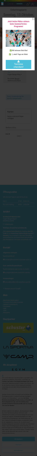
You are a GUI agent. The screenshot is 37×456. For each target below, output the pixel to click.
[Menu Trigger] (2, 3)
